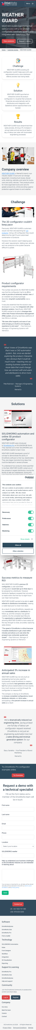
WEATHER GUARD (8, 173)
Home (4, 50)
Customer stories (13, 50)
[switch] (31, 518)
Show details (25, 539)
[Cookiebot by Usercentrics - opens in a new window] (25, 477)
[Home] (9, 4)
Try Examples (18, 775)
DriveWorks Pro (9, 445)
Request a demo (24, 41)
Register (15, 997)
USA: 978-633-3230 (17, 912)
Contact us (18, 904)
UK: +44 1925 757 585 (18, 909)
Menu (28, 3)
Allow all (18, 545)
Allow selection (18, 551)
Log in (6, 997)
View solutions (9, 41)
